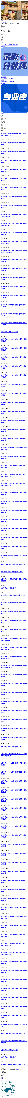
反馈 (2, 1079)
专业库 (2, 113)
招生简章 (3, 46)
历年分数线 (3, 77)
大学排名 (3, 83)
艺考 (17, 1069)
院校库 (2, 80)
